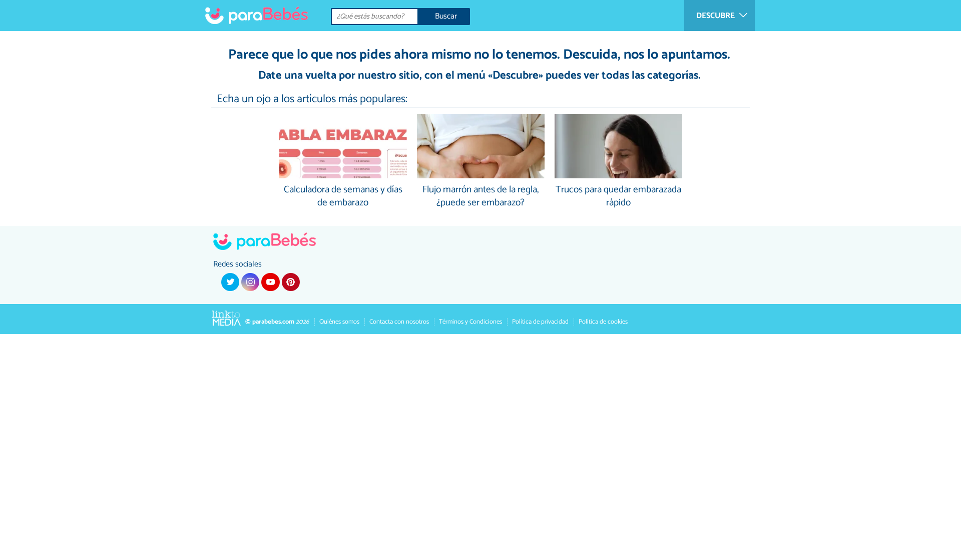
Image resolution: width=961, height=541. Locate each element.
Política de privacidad (540, 322)
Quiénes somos (339, 322)
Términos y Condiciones (470, 322)
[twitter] (230, 282)
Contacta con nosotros (399, 322)
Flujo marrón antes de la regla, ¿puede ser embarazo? (480, 196)
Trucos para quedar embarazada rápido (618, 196)
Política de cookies (603, 322)
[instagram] (250, 282)
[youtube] (270, 282)
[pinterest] (291, 282)
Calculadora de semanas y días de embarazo (343, 196)
